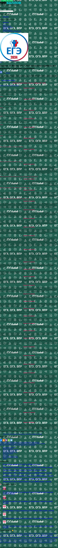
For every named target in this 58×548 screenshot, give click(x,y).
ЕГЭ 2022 (28, 533)
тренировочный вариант (46, 542)
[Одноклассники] (4, 440)
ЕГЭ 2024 (38, 533)
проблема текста (39, 539)
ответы (23, 442)
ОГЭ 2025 (2, 535)
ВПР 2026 (5, 28)
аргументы (27, 535)
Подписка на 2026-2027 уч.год (10, 452)
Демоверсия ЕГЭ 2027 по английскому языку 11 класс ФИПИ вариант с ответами (28, 476)
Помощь (5, 458)
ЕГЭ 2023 (34, 533)
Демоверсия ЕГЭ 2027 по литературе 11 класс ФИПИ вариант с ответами (25, 478)
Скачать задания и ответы (8, 80)
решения (37, 442)
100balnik (8, 73)
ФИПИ (22, 535)
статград (14, 542)
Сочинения (5, 454)
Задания (50, 533)
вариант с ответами (37, 535)
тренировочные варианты (33, 542)
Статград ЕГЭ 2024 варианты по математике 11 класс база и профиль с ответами (22, 434)
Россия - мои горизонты (12, 535)
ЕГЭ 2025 (42, 533)
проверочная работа (45, 539)
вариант (32, 535)
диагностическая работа (30, 537)
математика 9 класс (16, 539)
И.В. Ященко (8, 442)
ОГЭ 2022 (54, 533)
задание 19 (2, 442)
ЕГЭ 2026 (46, 533)
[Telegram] (11, 440)
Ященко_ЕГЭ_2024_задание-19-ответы (9, 85)
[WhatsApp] (9, 440)
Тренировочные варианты (9, 447)
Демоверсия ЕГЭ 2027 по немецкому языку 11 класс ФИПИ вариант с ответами (27, 473)
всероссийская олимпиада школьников (10, 537)
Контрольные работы (8, 453)
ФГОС (18, 535)
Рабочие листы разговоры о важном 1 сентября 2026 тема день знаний (24, 470)
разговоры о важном (24, 540)
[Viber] (6, 440)
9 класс (6, 533)
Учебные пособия (7, 29)
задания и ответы (43, 537)
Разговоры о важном (8, 27)
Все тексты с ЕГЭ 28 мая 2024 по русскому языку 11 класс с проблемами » (18, 444)
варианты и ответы (47, 535)
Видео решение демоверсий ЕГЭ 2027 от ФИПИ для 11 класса (22, 464)
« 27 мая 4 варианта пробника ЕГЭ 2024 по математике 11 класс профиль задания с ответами (22, 443)
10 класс (9, 533)
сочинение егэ (8, 542)
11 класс (13, 533)
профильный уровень (30, 442)
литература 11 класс (7, 539)
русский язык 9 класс (40, 540)
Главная (5, 24)
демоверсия (22, 537)
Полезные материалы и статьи (10, 456)
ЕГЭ (1, 62)
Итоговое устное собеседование (10, 449)
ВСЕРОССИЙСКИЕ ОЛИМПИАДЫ (12, 31)
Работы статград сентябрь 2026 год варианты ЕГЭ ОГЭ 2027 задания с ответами (28, 467)
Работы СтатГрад (7, 26)
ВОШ (25, 533)
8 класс (4, 533)
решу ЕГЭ (32, 540)
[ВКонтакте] (1, 440)
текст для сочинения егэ (22, 542)
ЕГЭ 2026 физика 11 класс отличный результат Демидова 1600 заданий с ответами (28, 510)
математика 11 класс (16, 442)
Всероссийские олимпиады (9, 451)
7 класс (1, 533)
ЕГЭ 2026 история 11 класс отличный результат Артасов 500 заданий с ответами (28, 518)
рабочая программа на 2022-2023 (10, 540)
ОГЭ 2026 (5, 535)
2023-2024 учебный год (19, 533)
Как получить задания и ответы (10, 457)
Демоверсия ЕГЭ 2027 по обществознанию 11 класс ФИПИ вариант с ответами (27, 481)
